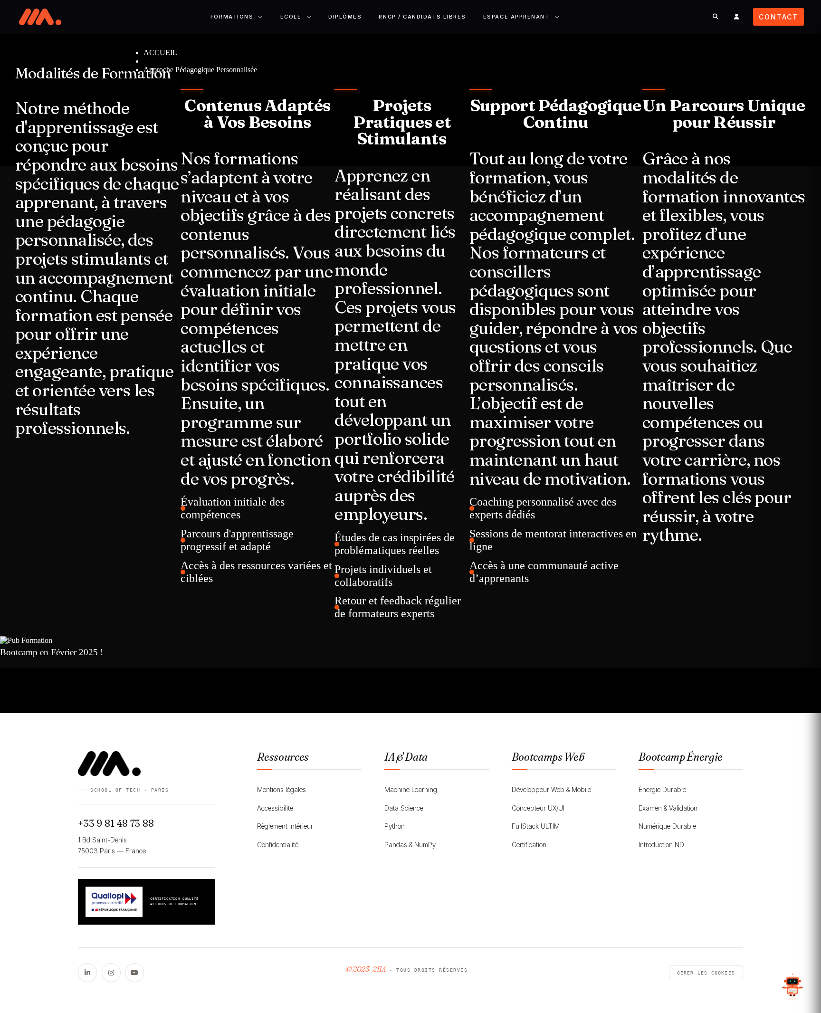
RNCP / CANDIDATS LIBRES (422, 16)
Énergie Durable (662, 789)
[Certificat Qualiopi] (114, 902)
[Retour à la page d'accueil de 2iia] (40, 17)
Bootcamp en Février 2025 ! (51, 652)
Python (394, 826)
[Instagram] (111, 972)
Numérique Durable (667, 826)
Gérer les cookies (706, 972)
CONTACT (778, 17)
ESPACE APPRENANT (516, 16)
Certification (529, 845)
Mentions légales (281, 789)
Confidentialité (277, 845)
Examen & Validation (668, 808)
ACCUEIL (160, 52)
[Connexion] (736, 17)
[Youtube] (134, 972)
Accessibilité (275, 808)
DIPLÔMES (345, 16)
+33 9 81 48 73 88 (115, 823)
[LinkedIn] (87, 972)
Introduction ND (661, 845)
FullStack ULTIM (536, 826)
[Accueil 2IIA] (146, 763)
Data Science (403, 808)
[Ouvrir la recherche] (715, 17)
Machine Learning (410, 789)
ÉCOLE (291, 16)
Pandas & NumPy (410, 845)
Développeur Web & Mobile (551, 789)
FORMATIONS (231, 16)
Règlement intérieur (285, 826)
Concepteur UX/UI (538, 808)
